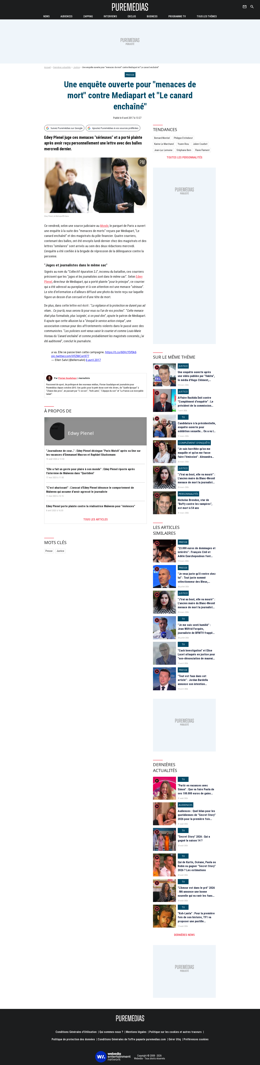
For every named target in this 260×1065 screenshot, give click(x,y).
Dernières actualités (62, 67)
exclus (132, 16)
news (46, 16)
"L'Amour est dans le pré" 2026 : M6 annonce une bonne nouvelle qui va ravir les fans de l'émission (196, 893)
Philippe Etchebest (183, 138)
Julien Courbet (200, 144)
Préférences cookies (196, 1039)
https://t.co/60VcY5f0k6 (120, 352)
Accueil (47, 67)
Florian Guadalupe (67, 378)
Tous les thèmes (207, 16)
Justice (76, 67)
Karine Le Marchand (164, 144)
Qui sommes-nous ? (111, 1032)
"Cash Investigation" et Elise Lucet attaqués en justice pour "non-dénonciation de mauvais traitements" (196, 656)
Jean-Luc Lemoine (163, 150)
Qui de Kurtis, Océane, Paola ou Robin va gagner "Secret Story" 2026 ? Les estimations (197, 866)
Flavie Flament (202, 150)
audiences (66, 16)
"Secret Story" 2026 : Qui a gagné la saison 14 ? (194, 838)
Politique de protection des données (73, 1039)
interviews (110, 16)
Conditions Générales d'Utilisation (76, 1032)
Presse (49, 551)
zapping (88, 16)
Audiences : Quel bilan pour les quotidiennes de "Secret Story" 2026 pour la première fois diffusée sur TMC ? (197, 817)
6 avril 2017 (93, 360)
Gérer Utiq (175, 1039)
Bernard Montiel (162, 138)
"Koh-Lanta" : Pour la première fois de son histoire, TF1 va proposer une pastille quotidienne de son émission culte (196, 921)
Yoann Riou (183, 144)
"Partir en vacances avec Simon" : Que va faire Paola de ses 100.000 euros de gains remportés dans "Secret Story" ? (196, 793)
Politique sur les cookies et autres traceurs (175, 1032)
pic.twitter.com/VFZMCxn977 (70, 356)
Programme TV (177, 16)
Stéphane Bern (184, 150)
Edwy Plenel (81, 433)
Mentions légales (136, 1032)
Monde (104, 226)
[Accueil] (130, 7)
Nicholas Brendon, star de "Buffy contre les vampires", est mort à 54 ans (195, 504)
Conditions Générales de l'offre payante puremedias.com (132, 1039)
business (152, 16)
